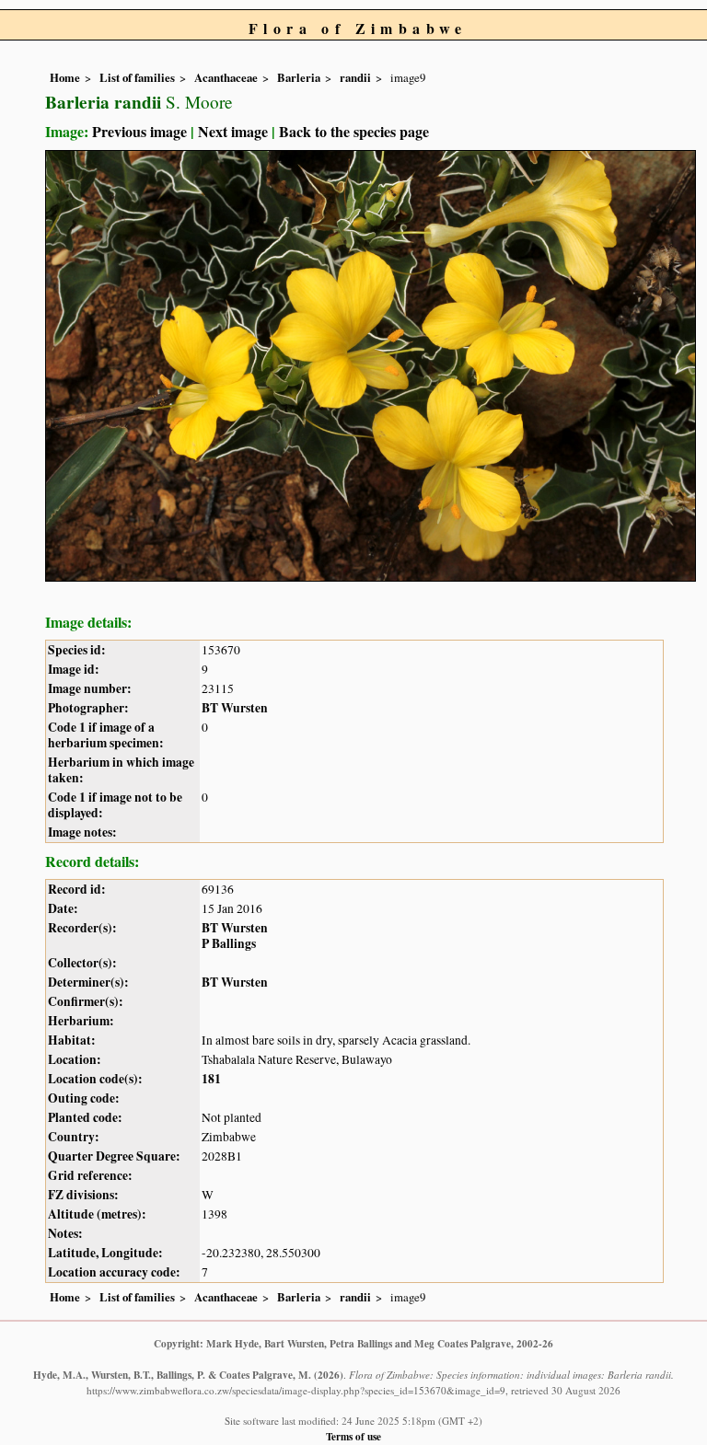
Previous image (139, 131)
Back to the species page (354, 131)
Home (65, 77)
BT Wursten (235, 708)
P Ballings (229, 943)
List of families (137, 77)
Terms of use (353, 1436)
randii (355, 77)
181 (211, 1078)
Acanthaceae (226, 77)
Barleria (298, 77)
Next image (233, 131)
